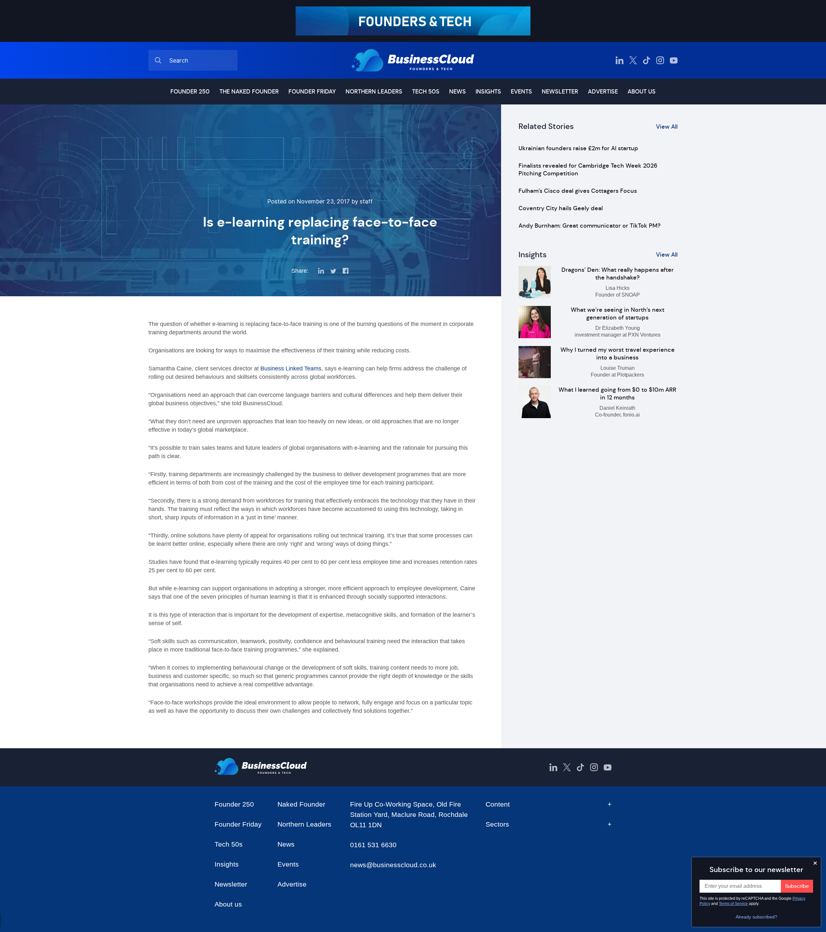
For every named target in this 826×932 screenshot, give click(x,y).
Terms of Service (733, 903)
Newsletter (560, 91)
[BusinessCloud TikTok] (646, 60)
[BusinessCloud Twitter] (633, 60)
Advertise (603, 91)
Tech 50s (425, 91)
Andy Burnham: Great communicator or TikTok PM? (589, 225)
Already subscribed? (756, 917)
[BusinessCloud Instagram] (660, 60)
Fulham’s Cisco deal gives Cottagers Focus (578, 190)
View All (667, 126)
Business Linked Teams (290, 368)
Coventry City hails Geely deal (561, 208)
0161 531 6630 (373, 845)
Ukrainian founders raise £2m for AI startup (578, 148)
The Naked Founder (249, 91)
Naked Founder (301, 804)
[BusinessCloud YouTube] (674, 60)
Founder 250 (190, 91)
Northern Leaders (374, 91)
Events (521, 91)
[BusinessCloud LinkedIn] (619, 60)
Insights (488, 91)
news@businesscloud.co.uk (393, 864)
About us (642, 91)
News (457, 91)
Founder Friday (312, 91)
